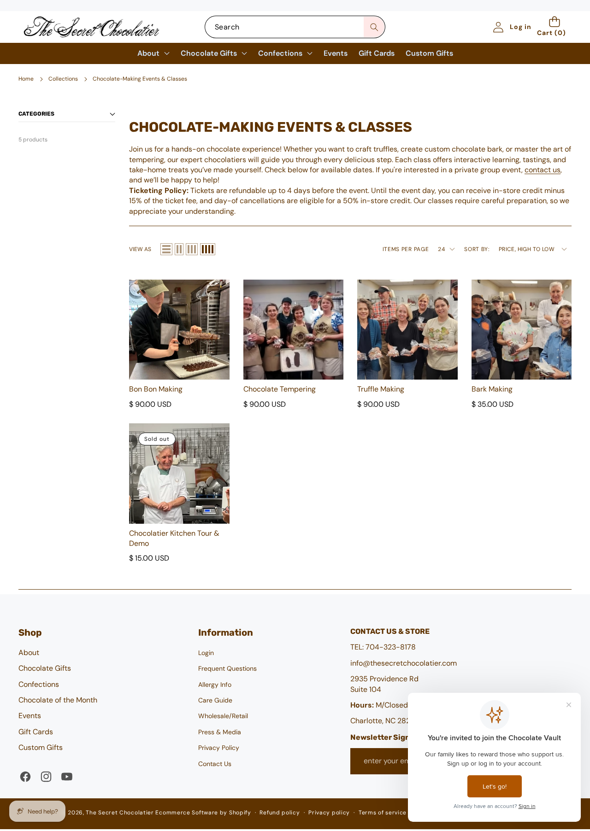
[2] (179, 249)
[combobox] (295, 27)
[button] (554, 27)
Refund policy (280, 812)
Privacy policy (329, 812)
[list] (166, 249)
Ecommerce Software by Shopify (203, 812)
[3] (192, 249)
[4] (207, 249)
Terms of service (383, 812)
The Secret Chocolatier (119, 812)
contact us (542, 170)
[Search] (374, 27)
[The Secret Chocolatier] (91, 27)
